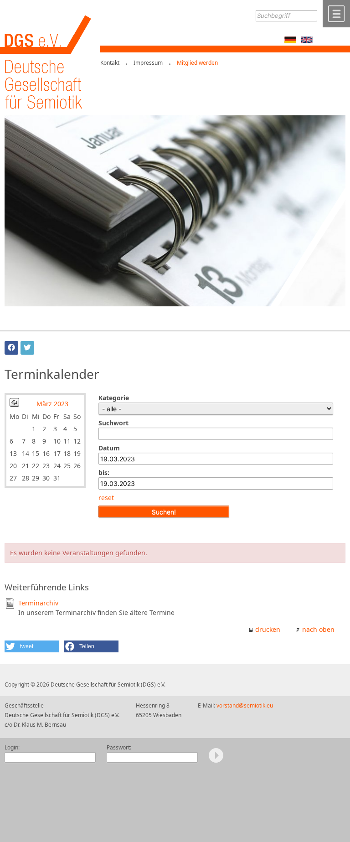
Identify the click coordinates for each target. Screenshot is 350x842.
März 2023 (52, 403)
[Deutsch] (290, 40)
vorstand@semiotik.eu (244, 705)
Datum (109, 448)
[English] (307, 40)
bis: (103, 472)
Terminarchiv (38, 603)
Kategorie (113, 397)
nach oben (318, 629)
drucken (267, 629)
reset (106, 497)
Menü (336, 13)
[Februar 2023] (14, 404)
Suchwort (113, 422)
